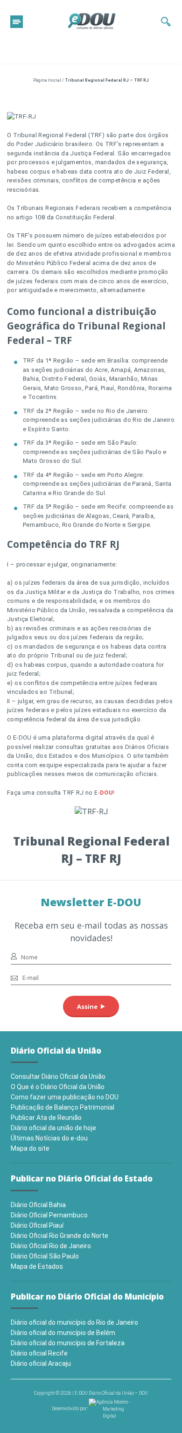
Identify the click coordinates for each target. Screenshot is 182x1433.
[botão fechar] (16, 21)
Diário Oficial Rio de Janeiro (51, 1246)
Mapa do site (30, 1148)
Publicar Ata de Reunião (46, 1117)
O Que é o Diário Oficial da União (58, 1086)
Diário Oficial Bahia (38, 1205)
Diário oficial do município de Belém (63, 1332)
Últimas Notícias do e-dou (49, 1138)
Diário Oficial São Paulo (45, 1256)
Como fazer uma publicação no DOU (65, 1097)
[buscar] (166, 21)
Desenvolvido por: (70, 1408)
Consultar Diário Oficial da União (58, 1076)
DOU (106, 792)
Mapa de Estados (37, 1266)
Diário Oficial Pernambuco (49, 1215)
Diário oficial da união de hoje (53, 1128)
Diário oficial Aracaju (41, 1363)
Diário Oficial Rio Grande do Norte (59, 1235)
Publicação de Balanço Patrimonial (62, 1107)
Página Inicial (47, 80)
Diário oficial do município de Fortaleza (68, 1343)
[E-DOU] (92, 21)
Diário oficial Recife (39, 1353)
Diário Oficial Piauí (37, 1225)
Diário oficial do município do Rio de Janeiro (74, 1322)
